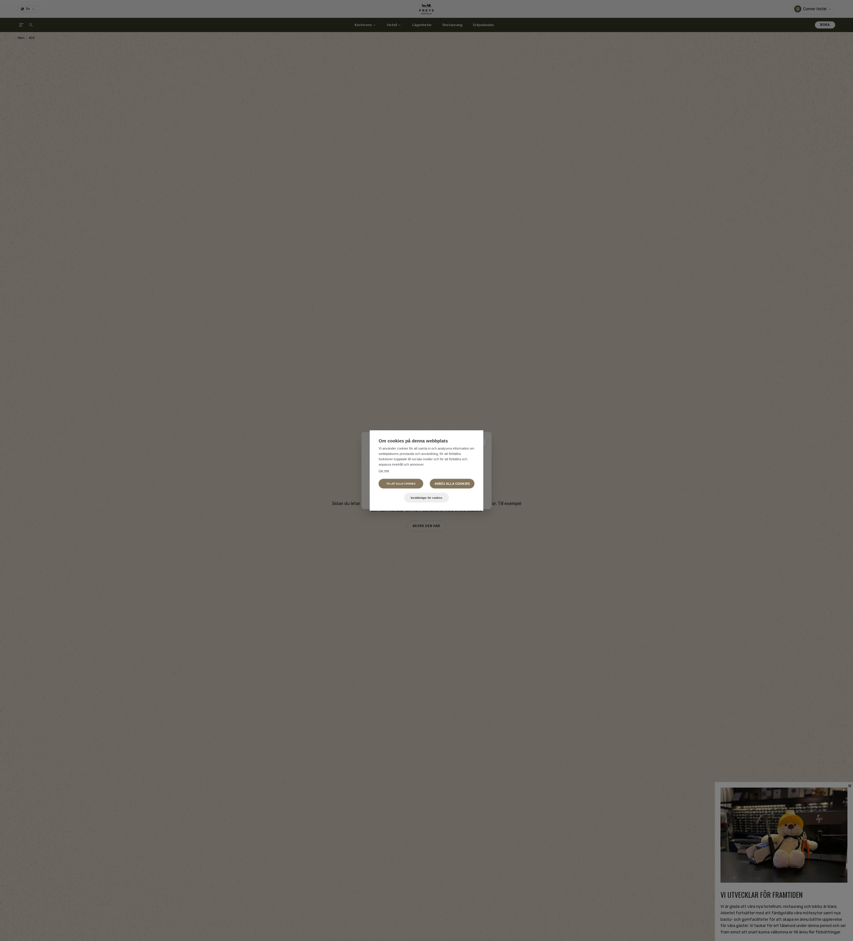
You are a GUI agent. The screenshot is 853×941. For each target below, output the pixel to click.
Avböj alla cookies (452, 483)
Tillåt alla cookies (400, 483)
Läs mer (384, 471)
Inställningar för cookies (426, 497)
